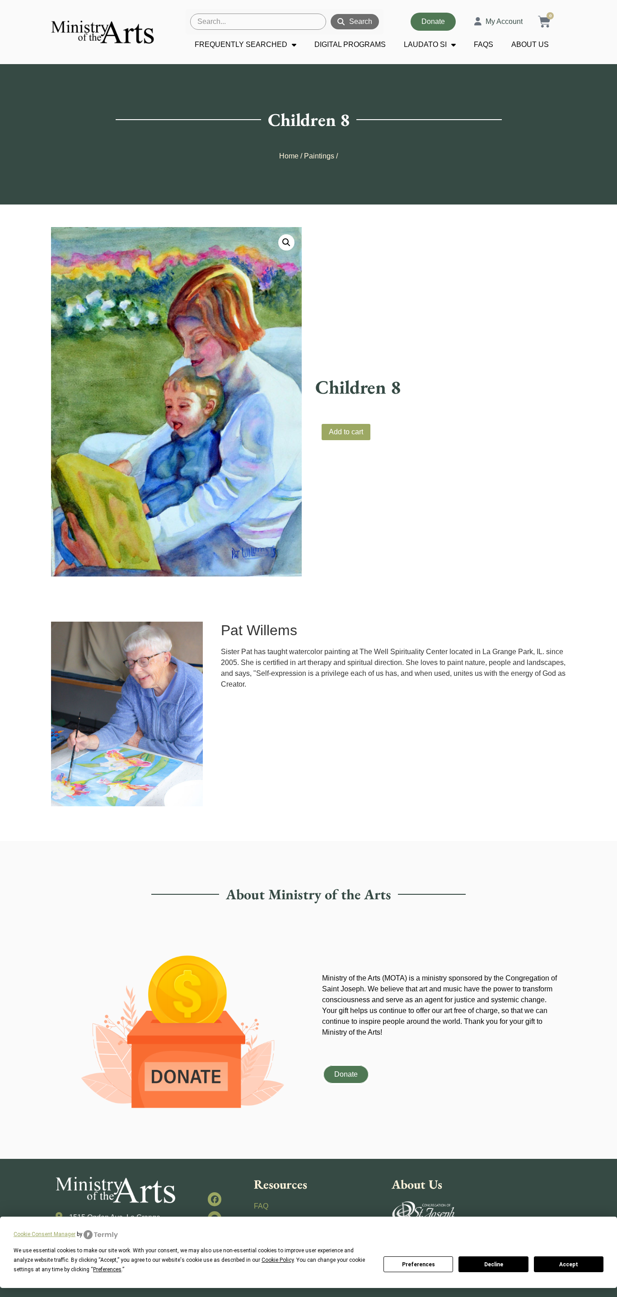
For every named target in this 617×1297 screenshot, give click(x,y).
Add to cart (346, 432)
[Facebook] (215, 1199)
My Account (504, 21)
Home (289, 156)
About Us (530, 44)
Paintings (319, 156)
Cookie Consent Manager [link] (44, 1234)
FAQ (261, 1206)
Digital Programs (350, 44)
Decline (493, 1264)
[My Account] (478, 22)
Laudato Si (425, 44)
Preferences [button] (107, 1269)
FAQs (483, 44)
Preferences (418, 1264)
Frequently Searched (241, 44)
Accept (568, 1264)
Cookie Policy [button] (278, 1260)
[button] (286, 242)
